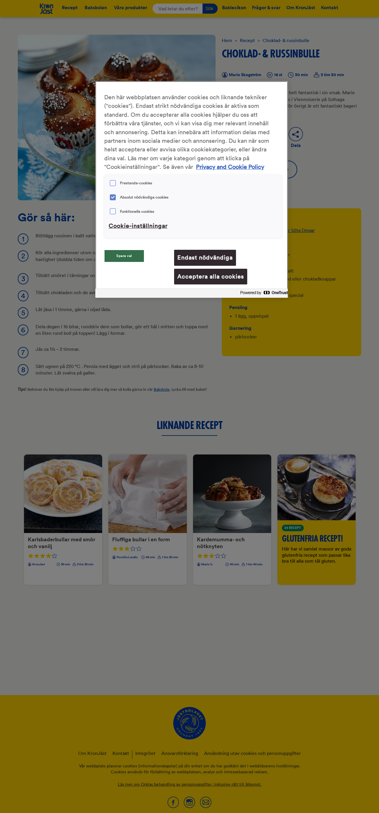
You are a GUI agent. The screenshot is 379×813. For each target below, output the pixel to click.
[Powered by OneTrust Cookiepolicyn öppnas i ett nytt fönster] (262, 294)
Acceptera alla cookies (210, 276)
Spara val (124, 255)
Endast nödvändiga (205, 257)
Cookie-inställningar (138, 225)
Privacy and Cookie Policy (230, 167)
